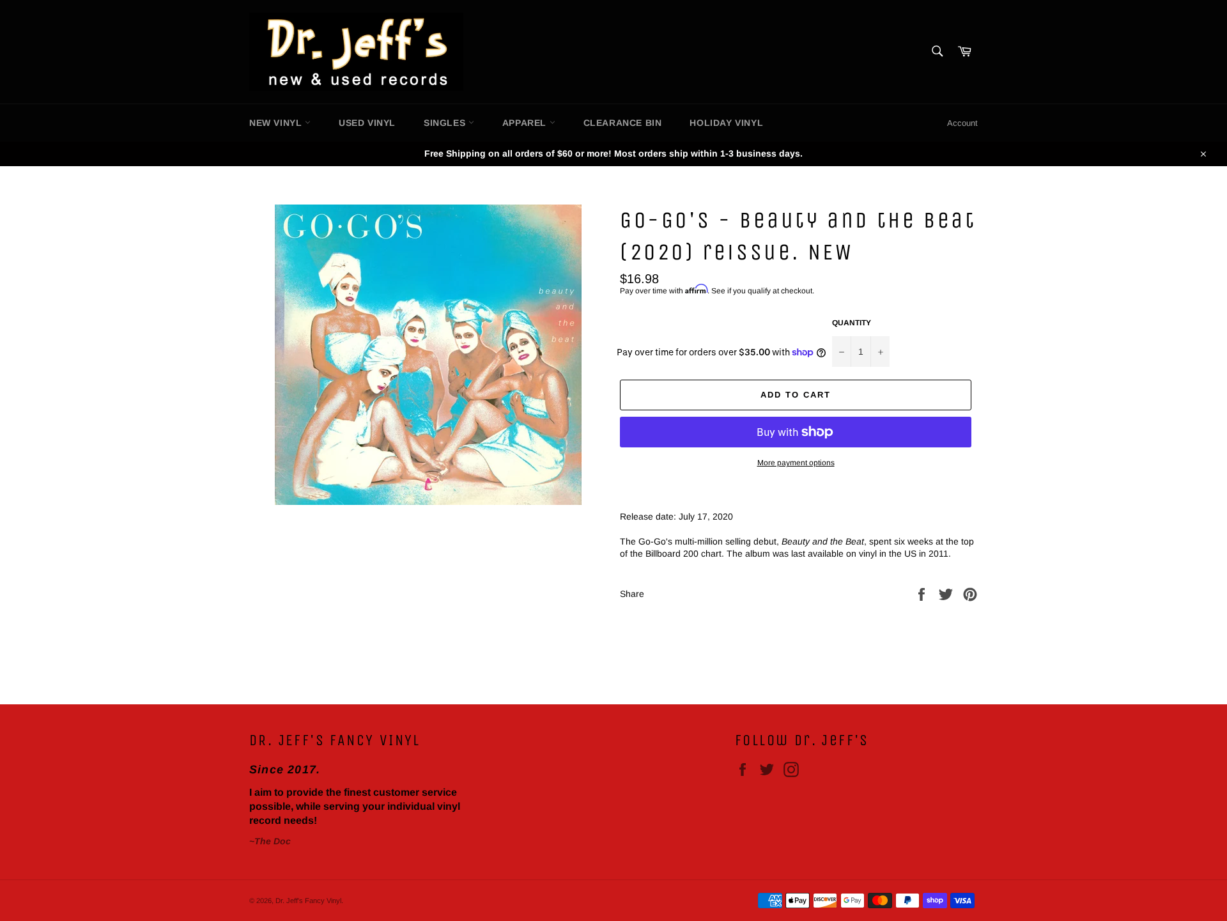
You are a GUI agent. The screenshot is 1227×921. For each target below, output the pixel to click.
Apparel (526, 123)
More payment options (796, 462)
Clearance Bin (622, 123)
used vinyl (367, 123)
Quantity (851, 322)
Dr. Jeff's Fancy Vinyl (308, 900)
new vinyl (277, 123)
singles (446, 123)
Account (962, 123)
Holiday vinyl (726, 123)
